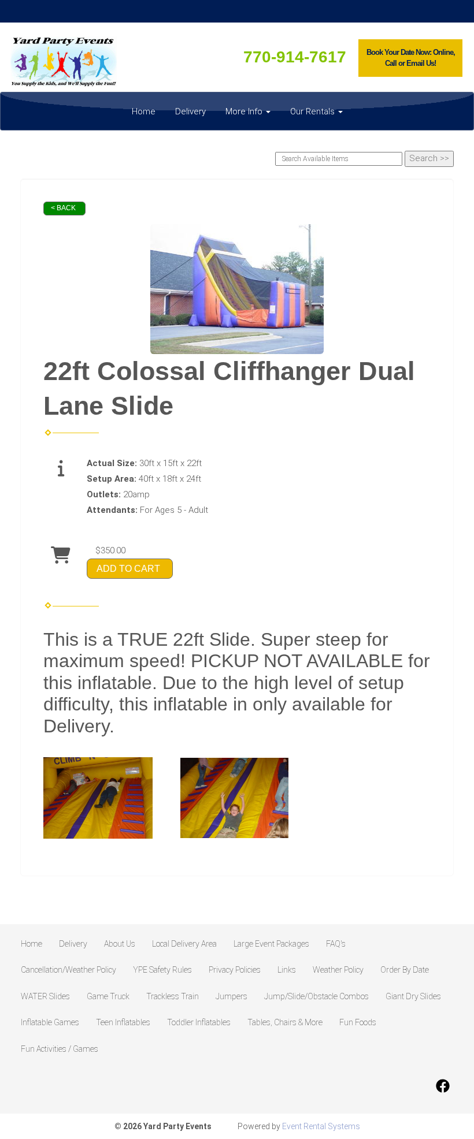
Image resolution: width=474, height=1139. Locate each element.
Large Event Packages (271, 943)
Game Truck (108, 996)
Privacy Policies (235, 969)
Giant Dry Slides (413, 996)
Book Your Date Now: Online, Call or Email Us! (410, 58)
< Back (63, 208)
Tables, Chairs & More (285, 1022)
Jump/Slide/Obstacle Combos (316, 996)
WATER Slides (45, 996)
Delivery (190, 111)
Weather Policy (338, 969)
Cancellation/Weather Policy (68, 969)
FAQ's (336, 943)
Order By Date (404, 969)
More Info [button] (245, 111)
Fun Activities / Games (59, 1049)
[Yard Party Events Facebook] (443, 1086)
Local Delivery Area (184, 943)
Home (143, 111)
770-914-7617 (294, 57)
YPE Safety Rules (162, 969)
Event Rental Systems (321, 1126)
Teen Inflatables (123, 1022)
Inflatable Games (50, 1022)
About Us (119, 943)
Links (286, 969)
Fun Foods (357, 1022)
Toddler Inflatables (199, 1022)
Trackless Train (172, 996)
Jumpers (231, 996)
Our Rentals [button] (313, 111)
